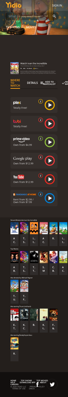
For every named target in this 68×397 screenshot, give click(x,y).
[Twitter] (52, 384)
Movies (31, 27)
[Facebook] (37, 384)
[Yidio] (14, 5)
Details (32, 83)
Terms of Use (18, 388)
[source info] (40, 101)
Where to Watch (15, 83)
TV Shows (13, 27)
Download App (27, 382)
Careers (14, 384)
